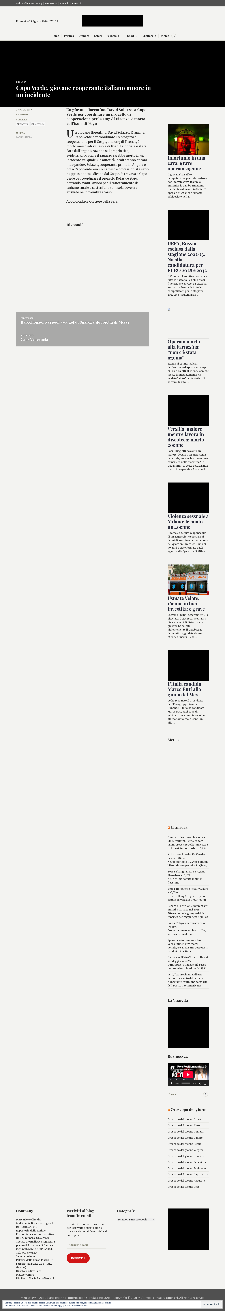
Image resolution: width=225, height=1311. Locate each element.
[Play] (171, 1083)
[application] (188, 1074)
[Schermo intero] (204, 1083)
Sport (130, 35)
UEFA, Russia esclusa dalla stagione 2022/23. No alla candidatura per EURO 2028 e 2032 (187, 256)
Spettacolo (149, 35)
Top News (23, 114)
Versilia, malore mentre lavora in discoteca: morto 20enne (186, 437)
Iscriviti (78, 1258)
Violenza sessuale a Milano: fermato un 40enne (188, 521)
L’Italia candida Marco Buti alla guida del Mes (184, 689)
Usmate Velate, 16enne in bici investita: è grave (186, 603)
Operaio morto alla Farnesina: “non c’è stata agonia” (184, 349)
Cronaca (84, 35)
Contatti (76, 3)
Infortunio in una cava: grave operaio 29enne (186, 163)
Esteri (98, 35)
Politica (69, 35)
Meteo (165, 35)
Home (55, 35)
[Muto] (200, 1083)
